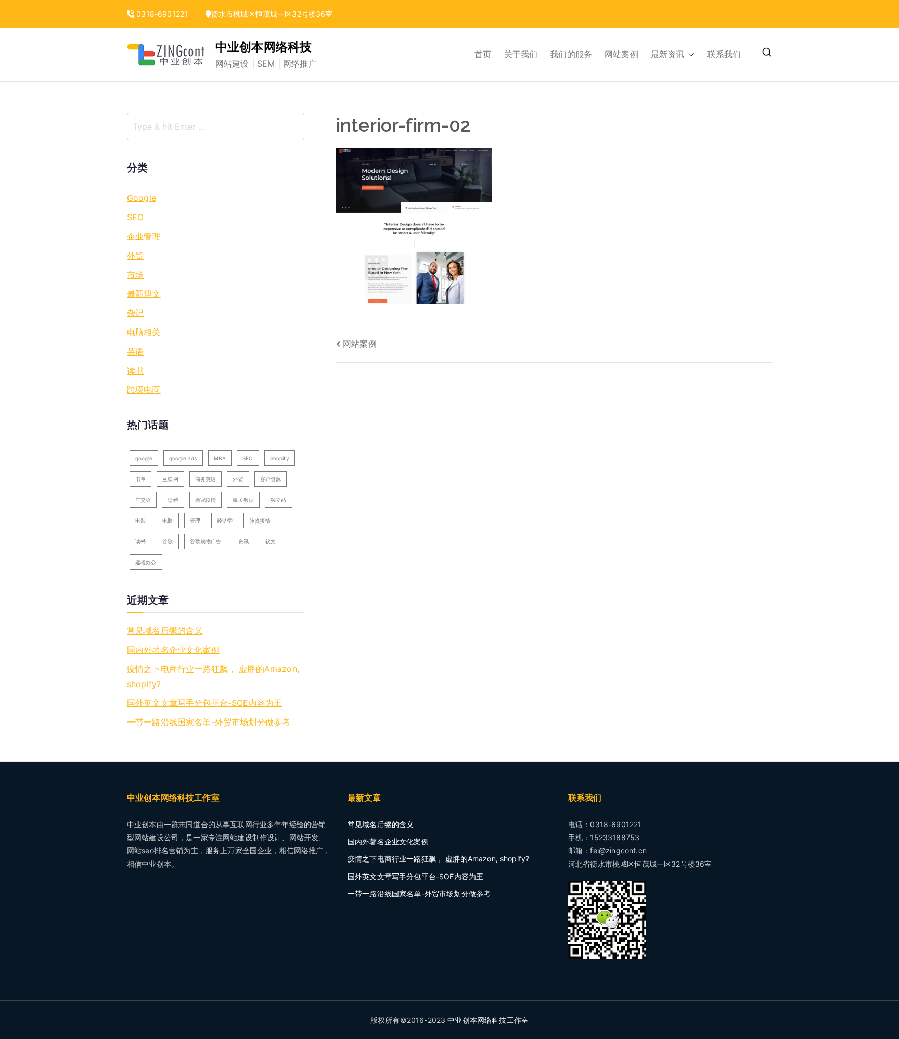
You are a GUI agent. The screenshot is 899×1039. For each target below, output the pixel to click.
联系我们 (724, 54)
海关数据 (243, 500)
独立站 (278, 500)
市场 (135, 275)
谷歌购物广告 (206, 541)
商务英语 (205, 479)
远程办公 (146, 562)
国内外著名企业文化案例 (173, 649)
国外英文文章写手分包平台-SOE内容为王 (204, 703)
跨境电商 (144, 389)
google (143, 458)
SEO (135, 217)
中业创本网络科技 (263, 47)
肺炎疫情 (260, 520)
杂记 (135, 313)
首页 (482, 54)
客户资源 (270, 479)
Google (141, 198)
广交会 (143, 500)
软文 (270, 541)
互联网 (170, 479)
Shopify (279, 458)
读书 (135, 370)
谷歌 (167, 541)
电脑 (167, 520)
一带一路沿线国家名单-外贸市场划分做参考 (208, 722)
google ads (183, 458)
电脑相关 (144, 332)
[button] (689, 54)
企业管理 (144, 236)
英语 (135, 351)
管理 (195, 520)
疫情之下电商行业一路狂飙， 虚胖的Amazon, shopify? (213, 676)
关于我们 (521, 54)
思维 (173, 500)
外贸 (135, 255)
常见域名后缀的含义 (164, 630)
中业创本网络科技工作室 (488, 1020)
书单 (140, 479)
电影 (140, 520)
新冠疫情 (205, 500)
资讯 (243, 541)
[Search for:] (215, 126)
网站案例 (621, 54)
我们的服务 (571, 54)
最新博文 (144, 293)
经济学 (225, 520)
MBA (220, 458)
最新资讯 (668, 54)
